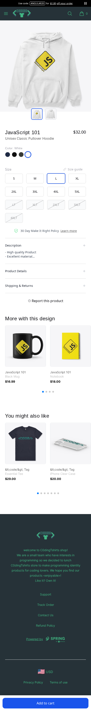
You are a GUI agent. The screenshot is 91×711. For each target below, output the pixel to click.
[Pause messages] (85, 3)
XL (77, 178)
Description (13, 245)
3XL (35, 192)
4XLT (14, 218)
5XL (77, 192)
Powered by (34, 639)
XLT (35, 205)
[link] (25, 346)
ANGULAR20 (37, 3)
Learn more (69, 231)
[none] (73, 169)
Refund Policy (45, 625)
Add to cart (45, 703)
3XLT (77, 205)
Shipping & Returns (19, 286)
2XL (13, 192)
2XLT (56, 205)
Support (45, 594)
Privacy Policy (33, 682)
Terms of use (59, 682)
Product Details (16, 271)
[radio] (14, 178)
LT (13, 205)
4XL (56, 192)
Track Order (45, 604)
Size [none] (8, 169)
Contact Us (45, 615)
